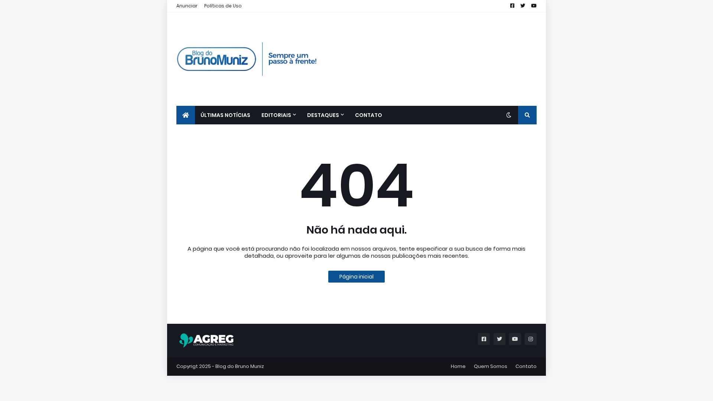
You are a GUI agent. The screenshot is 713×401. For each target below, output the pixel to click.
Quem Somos (490, 366)
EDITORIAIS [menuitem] (276, 115)
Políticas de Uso (223, 6)
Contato (526, 366)
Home (458, 366)
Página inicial (356, 276)
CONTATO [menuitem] (368, 115)
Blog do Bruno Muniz (239, 366)
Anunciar (187, 6)
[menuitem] (185, 115)
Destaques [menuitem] (323, 115)
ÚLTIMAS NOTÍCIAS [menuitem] (225, 115)
